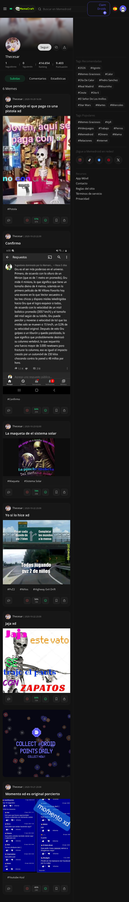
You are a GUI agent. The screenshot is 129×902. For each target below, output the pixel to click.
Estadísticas (58, 78)
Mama (118, 134)
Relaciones (86, 140)
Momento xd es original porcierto (32, 794)
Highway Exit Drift (45, 589)
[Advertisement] (101, 34)
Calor (110, 74)
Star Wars (85, 105)
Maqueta (14, 481)
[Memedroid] (10, 9)
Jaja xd (10, 623)
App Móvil (82, 178)
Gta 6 (96, 92)
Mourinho (106, 86)
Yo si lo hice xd (17, 515)
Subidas (15, 78)
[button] (64, 47)
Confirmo (13, 243)
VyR (109, 122)
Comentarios (37, 78)
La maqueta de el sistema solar (30, 433)
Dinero (104, 134)
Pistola (13, 209)
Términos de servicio (89, 194)
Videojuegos (87, 128)
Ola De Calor (87, 80)
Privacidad (82, 199)
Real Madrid (87, 86)
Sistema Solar (33, 481)
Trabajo (104, 128)
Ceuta (83, 92)
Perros (119, 128)
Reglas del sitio (85, 188)
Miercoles (117, 105)
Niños (25, 589)
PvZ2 (12, 589)
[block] (64, 220)
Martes (101, 105)
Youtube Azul (16, 877)
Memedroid (86, 134)
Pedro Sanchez (109, 80)
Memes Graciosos (90, 74)
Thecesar (17, 99)
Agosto (96, 67)
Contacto (82, 183)
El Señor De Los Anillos (93, 98)
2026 (83, 67)
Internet (103, 140)
